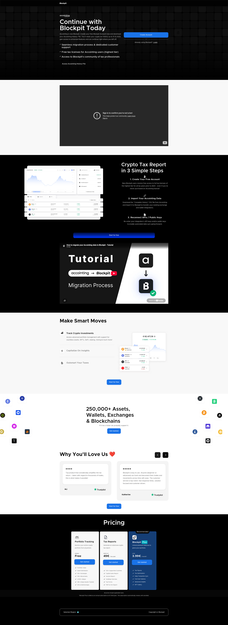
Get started (114, 431)
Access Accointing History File (74, 64)
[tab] (87, 337)
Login (155, 42)
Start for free (114, 235)
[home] (63, 3)
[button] (157, 455)
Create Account (146, 35)
